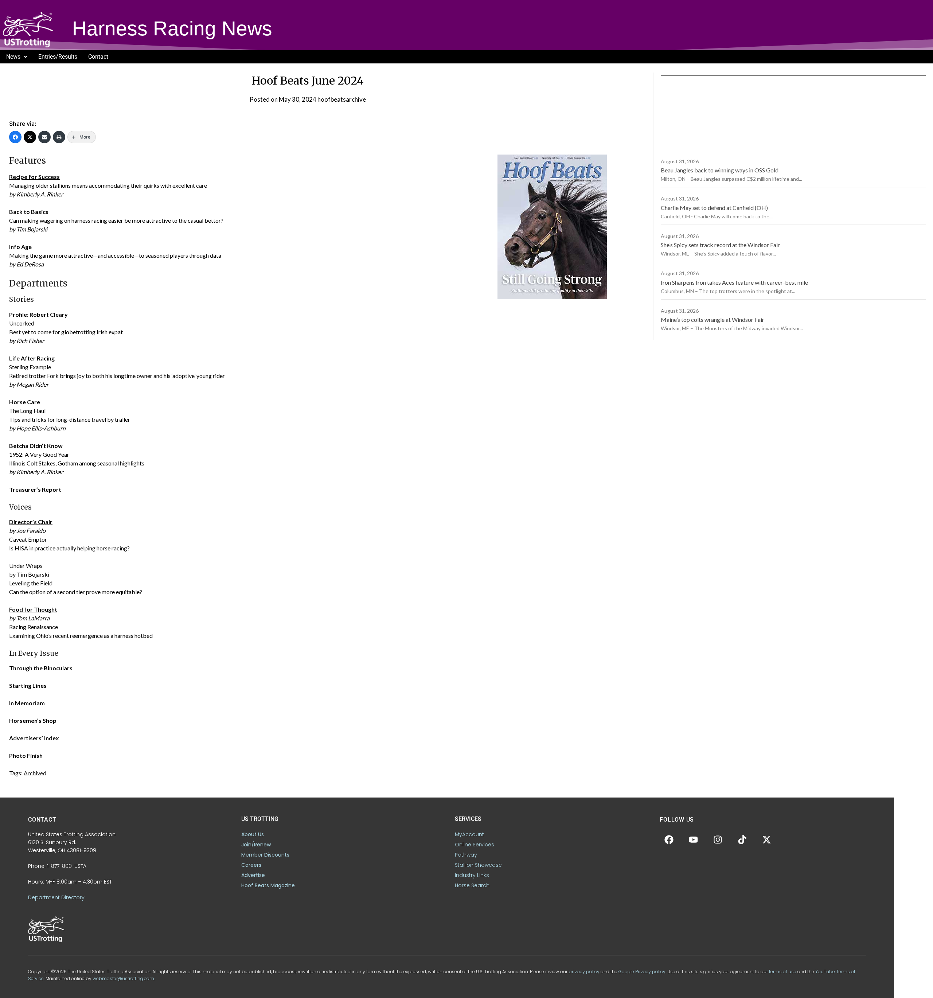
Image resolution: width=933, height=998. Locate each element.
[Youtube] (693, 839)
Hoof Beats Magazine (268, 885)
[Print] (59, 137)
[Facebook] (15, 137)
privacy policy (584, 971)
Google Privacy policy (641, 971)
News (13, 56)
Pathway (466, 854)
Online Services (474, 844)
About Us (252, 834)
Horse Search (472, 885)
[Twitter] (30, 137)
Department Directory (56, 897)
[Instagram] (717, 839)
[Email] (44, 137)
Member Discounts (265, 854)
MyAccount (469, 834)
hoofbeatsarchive (341, 99)
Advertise (253, 875)
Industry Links (472, 875)
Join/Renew (256, 844)
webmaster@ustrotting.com (123, 978)
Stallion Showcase (478, 865)
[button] (17, 56)
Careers (251, 865)
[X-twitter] (766, 839)
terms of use (782, 971)
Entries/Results (57, 56)
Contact (98, 56)
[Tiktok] (742, 839)
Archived (35, 772)
